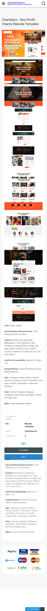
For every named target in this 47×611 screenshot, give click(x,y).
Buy (23, 457)
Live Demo (23, 450)
